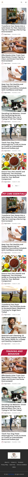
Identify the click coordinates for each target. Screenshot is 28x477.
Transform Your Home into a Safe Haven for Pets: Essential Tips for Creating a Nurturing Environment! (13, 29)
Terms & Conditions (22, 464)
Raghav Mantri (7, 34)
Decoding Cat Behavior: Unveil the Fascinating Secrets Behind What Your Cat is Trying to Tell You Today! (14, 116)
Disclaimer (20, 462)
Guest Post (12, 464)
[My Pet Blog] (2, 2)
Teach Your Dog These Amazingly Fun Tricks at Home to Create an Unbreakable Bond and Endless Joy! (14, 145)
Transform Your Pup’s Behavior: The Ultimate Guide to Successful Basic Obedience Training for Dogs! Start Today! (14, 308)
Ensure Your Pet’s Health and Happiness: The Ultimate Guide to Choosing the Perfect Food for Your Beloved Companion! (14, 175)
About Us (7, 462)
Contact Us (13, 462)
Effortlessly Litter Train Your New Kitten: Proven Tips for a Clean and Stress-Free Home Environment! (13, 58)
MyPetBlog (11, 474)
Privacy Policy (4, 464)
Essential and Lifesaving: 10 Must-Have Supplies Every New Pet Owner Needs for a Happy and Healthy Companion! (14, 338)
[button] (21, 2)
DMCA (14, 467)
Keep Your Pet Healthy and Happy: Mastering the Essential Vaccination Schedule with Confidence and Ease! (14, 87)
